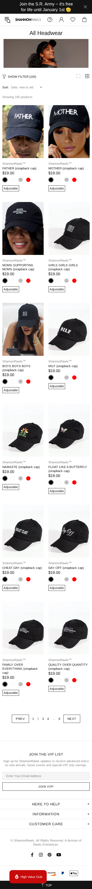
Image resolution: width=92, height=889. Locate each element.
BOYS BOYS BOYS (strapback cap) (16, 368)
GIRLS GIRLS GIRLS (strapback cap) (63, 267)
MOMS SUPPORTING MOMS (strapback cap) (18, 267)
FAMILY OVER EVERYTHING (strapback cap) (20, 668)
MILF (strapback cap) (63, 366)
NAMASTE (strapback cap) (21, 467)
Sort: (5, 87)
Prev (20, 719)
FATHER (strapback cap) (19, 168)
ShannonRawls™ (28, 19)
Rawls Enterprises (45, 844)
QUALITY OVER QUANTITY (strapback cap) (68, 666)
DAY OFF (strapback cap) (66, 568)
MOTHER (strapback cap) (66, 168)
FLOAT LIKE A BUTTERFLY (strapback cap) (67, 469)
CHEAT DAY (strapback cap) (22, 568)
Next (71, 719)
